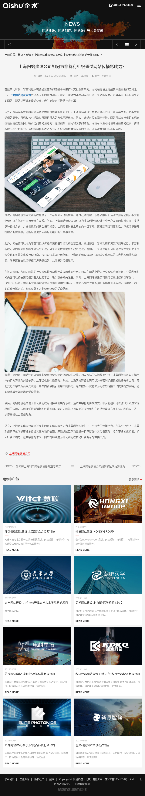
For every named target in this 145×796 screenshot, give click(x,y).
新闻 (28, 54)
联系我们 (9, 779)
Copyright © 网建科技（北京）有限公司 (81, 779)
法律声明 (24, 779)
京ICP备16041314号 (116, 779)
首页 (20, 54)
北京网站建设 (82, 783)
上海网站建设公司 (19, 453)
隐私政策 (39, 779)
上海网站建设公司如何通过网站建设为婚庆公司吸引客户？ (104, 466)
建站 (51, 779)
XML (132, 779)
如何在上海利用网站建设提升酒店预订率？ (40, 466)
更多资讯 (134, 479)
